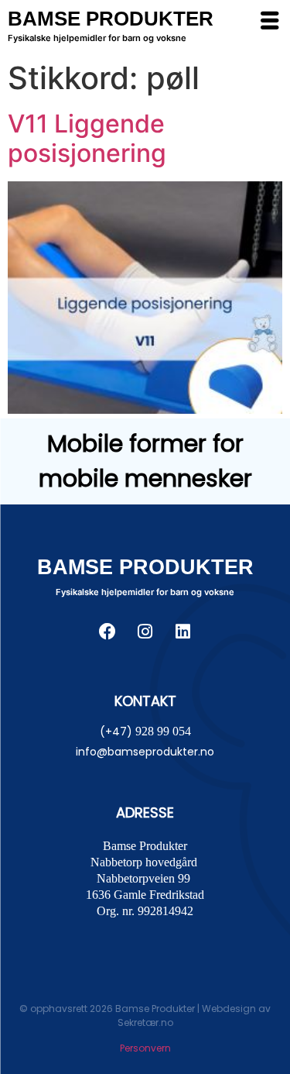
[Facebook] (107, 631)
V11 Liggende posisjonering (87, 138)
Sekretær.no (145, 1022)
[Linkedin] (183, 631)
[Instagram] (145, 631)
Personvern (145, 1048)
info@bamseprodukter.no (145, 751)
